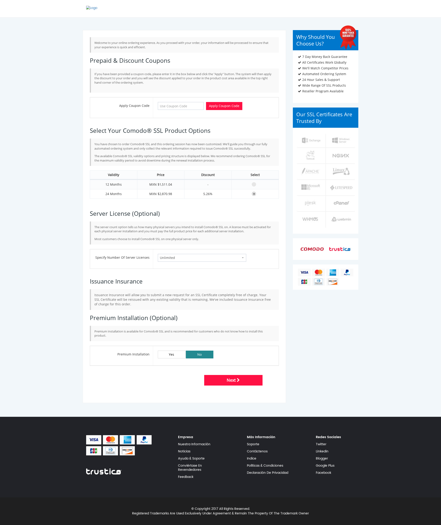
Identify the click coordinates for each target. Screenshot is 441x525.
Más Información (261, 437)
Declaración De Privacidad (267, 473)
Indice (251, 459)
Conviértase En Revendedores (190, 468)
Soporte (253, 444)
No (199, 354)
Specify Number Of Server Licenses (122, 257)
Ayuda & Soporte (191, 459)
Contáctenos (257, 451)
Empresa (185, 437)
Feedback (185, 477)
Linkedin (322, 451)
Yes (171, 354)
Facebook (323, 473)
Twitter (321, 444)
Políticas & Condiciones (265, 466)
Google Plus (325, 466)
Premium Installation (133, 354)
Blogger (322, 459)
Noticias (184, 451)
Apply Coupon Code (134, 105)
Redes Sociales (328, 437)
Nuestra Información (194, 444)
